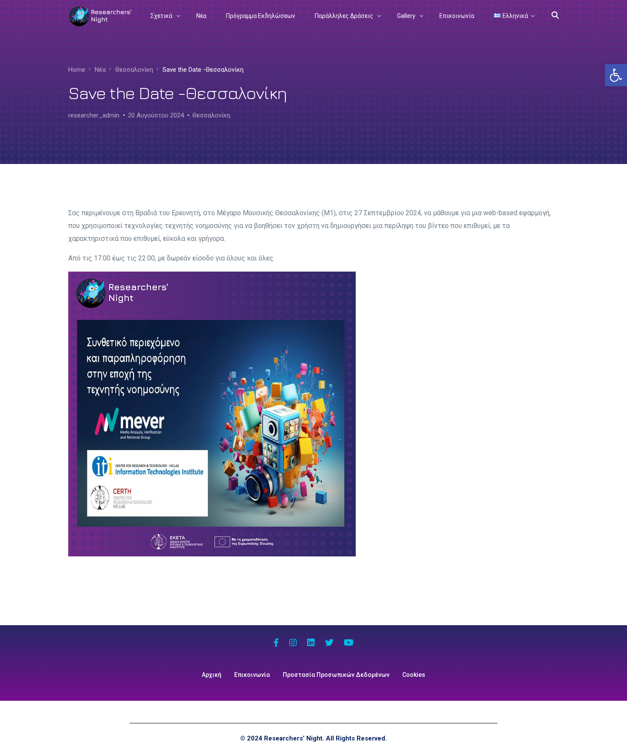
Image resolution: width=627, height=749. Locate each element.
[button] (616, 75)
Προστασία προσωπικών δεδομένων (336, 674)
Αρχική (211, 674)
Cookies (413, 674)
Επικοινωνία (252, 674)
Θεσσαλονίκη (211, 115)
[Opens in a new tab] (276, 643)
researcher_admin (93, 115)
